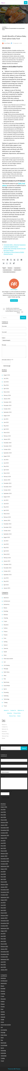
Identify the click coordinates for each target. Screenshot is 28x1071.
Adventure (6, 597)
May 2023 (6, 507)
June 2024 (6, 463)
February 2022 (7, 557)
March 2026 (7, 392)
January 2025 (7, 439)
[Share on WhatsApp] (18, 259)
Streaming (6, 692)
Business (10, 267)
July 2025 (6, 419)
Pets (5, 678)
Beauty (5, 607)
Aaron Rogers (7, 43)
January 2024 (7, 479)
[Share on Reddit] (3, 263)
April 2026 (6, 388)
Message (4, 344)
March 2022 (7, 554)
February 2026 (7, 395)
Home (5, 655)
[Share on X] (11, 259)
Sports (5, 689)
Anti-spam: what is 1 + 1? (7, 359)
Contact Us (13, 710)
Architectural (7, 601)
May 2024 (6, 466)
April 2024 (6, 469)
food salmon (17, 267)
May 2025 (6, 425)
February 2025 (7, 436)
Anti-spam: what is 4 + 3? (6, 791)
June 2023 (6, 503)
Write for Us (21, 710)
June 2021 (6, 578)
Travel (5, 706)
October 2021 (7, 571)
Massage (6, 668)
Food (5, 638)
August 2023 (7, 496)
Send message (6, 365)
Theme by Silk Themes (14, 1069)
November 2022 (7, 527)
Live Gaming (7, 665)
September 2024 (8, 452)
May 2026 (6, 385)
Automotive (6, 604)
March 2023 (7, 513)
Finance (5, 631)
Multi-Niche (6, 672)
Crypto (5, 621)
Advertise (9, 713)
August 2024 (7, 456)
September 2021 (8, 574)
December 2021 (7, 564)
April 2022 (6, 551)
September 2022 (8, 534)
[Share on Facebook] (7, 259)
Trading (5, 702)
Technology (6, 699)
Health (5, 651)
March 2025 (7, 432)
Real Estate (6, 682)
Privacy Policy (17, 713)
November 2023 (7, 486)
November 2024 (7, 446)
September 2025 (8, 412)
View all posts (14, 300)
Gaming (5, 641)
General (5, 645)
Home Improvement (8, 658)
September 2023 (8, 493)
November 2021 (7, 567)
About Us (6, 710)
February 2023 (7, 517)
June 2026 (6, 381)
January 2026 (7, 398)
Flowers (6, 634)
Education (6, 624)
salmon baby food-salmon (9, 272)
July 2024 (6, 459)
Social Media (7, 685)
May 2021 (6, 581)
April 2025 (6, 429)
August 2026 (7, 375)
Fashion (5, 628)
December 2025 (7, 402)
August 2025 (7, 415)
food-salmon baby (7, 269)
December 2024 (7, 442)
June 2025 (6, 422)
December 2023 (7, 483)
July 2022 (6, 540)
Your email (4, 332)
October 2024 (7, 449)
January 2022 (7, 561)
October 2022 (7, 530)
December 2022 (7, 523)
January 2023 (7, 520)
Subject (3, 337)
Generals (6, 648)
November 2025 (7, 405)
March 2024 (7, 473)
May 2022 (6, 547)
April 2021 (6, 584)
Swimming (6, 695)
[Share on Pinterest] (21, 259)
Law (5, 662)
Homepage (4, 27)
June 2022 (6, 544)
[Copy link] (13, 263)
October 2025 (7, 408)
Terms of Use (12, 716)
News (5, 675)
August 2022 (7, 537)
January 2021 (7, 588)
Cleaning (6, 618)
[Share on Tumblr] (7, 263)
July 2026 (6, 378)
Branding (6, 611)
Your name (4, 326)
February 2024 (7, 476)
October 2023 (7, 490)
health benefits (17, 269)
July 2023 (6, 500)
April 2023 (6, 510)
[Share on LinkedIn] (14, 259)
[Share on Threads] (10, 263)
